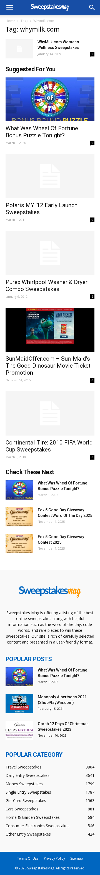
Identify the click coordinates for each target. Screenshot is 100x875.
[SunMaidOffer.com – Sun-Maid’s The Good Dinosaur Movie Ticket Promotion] (50, 330)
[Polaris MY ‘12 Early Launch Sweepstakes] (50, 176)
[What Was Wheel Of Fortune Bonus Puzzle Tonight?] (50, 99)
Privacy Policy (54, 858)
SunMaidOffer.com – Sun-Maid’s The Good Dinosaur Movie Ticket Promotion (48, 365)
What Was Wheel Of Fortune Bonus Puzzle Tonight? (42, 132)
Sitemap (76, 858)
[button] (92, 7)
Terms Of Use (28, 858)
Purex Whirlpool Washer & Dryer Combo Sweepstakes (47, 285)
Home (10, 20)
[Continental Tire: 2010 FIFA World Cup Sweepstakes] (50, 413)
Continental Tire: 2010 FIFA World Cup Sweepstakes (49, 446)
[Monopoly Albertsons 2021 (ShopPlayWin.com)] (19, 703)
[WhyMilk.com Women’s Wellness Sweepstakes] (19, 48)
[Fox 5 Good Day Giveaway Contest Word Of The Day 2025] (19, 516)
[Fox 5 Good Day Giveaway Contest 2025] (19, 543)
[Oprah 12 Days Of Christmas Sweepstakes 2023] (19, 730)
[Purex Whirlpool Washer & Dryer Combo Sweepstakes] (50, 253)
